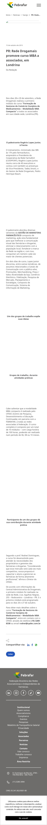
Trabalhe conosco (23, 754)
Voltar (10, 654)
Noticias (16, 15)
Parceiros (23, 740)
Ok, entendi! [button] (23, 818)
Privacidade (23, 728)
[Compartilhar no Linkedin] (28, 645)
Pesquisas (23, 722)
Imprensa (23, 757)
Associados (23, 736)
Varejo (25, 15)
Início (8, 15)
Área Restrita (23, 761)
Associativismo (23, 713)
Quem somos (23, 710)
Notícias (24, 744)
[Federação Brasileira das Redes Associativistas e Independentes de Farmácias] (17, 5)
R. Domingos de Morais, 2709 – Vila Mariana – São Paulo (25, 774)
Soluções (23, 732)
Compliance (23, 716)
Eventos (23, 719)
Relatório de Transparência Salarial (23, 725)
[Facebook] (32, 645)
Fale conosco (23, 751)
